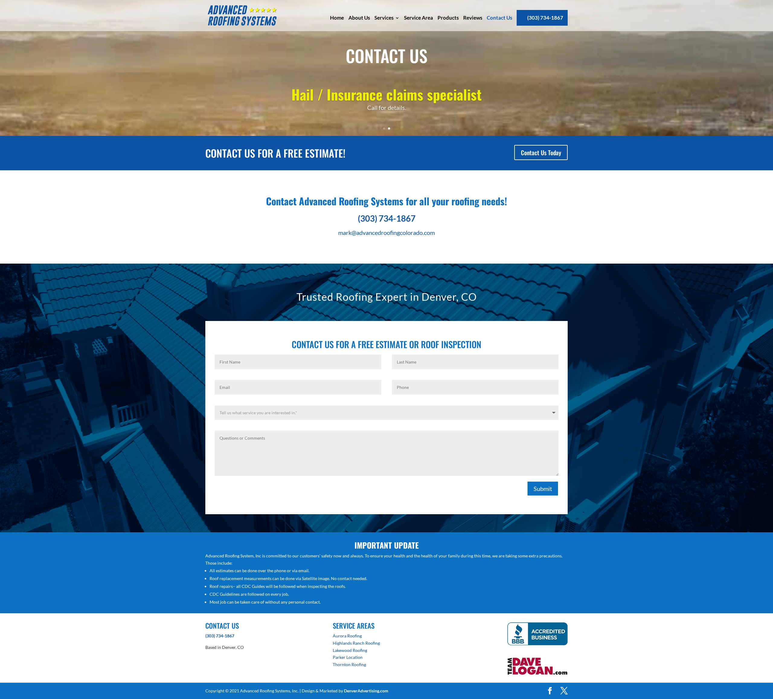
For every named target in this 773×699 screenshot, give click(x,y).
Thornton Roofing (349, 664)
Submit (543, 488)
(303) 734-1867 (545, 17)
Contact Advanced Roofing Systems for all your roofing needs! (386, 201)
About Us (359, 17)
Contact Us (499, 17)
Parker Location (348, 657)
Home (337, 17)
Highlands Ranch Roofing (356, 643)
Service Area (418, 17)
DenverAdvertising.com (366, 690)
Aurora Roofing (347, 635)
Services (383, 17)
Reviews (472, 17)
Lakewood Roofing (350, 650)
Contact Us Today (541, 152)
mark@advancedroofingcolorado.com (386, 232)
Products (448, 17)
